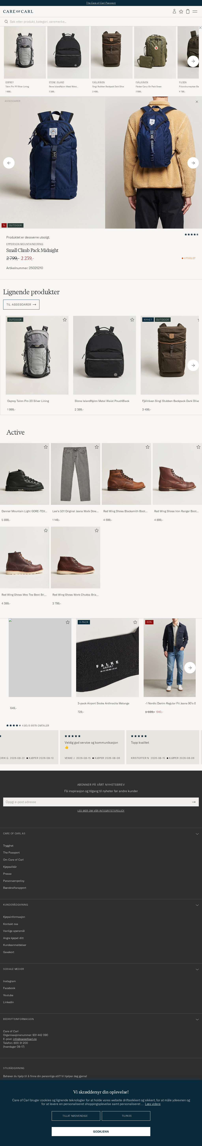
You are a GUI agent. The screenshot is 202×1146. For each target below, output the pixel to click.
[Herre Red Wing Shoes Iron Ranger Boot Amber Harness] (177, 474)
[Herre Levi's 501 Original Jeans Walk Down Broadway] (75, 474)
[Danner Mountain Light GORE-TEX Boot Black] (24, 507)
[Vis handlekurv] (188, 11)
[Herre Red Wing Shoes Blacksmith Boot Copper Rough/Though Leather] (126, 474)
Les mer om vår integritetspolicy (101, 811)
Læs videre (153, 1104)
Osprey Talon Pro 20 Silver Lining (28, 401)
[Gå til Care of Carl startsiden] (18, 11)
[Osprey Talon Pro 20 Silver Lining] (37, 397)
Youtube (8, 995)
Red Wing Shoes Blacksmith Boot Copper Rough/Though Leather (124, 511)
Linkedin (8, 1002)
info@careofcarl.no (25, 1039)
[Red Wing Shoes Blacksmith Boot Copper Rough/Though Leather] (126, 507)
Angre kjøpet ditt (13, 938)
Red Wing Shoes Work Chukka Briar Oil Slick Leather (74, 595)
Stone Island (56, 82)
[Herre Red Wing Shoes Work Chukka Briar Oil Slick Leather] (75, 557)
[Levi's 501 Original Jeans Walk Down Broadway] (75, 507)
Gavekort (8, 952)
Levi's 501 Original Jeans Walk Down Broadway (75, 511)
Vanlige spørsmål (14, 931)
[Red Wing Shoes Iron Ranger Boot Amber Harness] (177, 507)
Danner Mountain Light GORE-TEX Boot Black (23, 511)
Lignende (31, 292)
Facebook (9, 988)
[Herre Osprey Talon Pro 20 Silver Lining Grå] (25, 52)
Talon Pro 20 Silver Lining (17, 86)
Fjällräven (98, 82)
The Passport (11, 852)
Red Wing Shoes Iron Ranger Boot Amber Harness (175, 511)
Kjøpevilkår (10, 867)
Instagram (9, 981)
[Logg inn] (174, 11)
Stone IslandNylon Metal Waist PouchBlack (63, 86)
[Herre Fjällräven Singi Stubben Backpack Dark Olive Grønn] (112, 52)
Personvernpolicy (13, 881)
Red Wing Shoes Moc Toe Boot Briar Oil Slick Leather (24, 595)
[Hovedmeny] (195, 11)
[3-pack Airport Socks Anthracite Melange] (107, 699)
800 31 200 (21, 1043)
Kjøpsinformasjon (14, 917)
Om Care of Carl (13, 859)
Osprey (10, 82)
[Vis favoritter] (181, 11)
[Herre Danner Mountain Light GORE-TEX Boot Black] (24, 474)
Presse (7, 873)
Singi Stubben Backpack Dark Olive (108, 86)
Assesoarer (12, 101)
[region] (101, 747)
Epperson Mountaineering (24, 244)
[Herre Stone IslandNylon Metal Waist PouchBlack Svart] (104, 355)
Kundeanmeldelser (14, 945)
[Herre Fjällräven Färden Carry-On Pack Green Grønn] (155, 52)
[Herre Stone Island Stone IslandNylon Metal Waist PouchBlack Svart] (68, 52)
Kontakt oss (10, 924)
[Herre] (40, 657)
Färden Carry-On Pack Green (149, 86)
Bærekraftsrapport (14, 888)
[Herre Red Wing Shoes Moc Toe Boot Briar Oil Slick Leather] (24, 557)
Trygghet (8, 845)
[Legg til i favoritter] (64, 320)
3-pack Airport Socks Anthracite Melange (103, 703)
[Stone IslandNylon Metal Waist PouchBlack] (104, 397)
